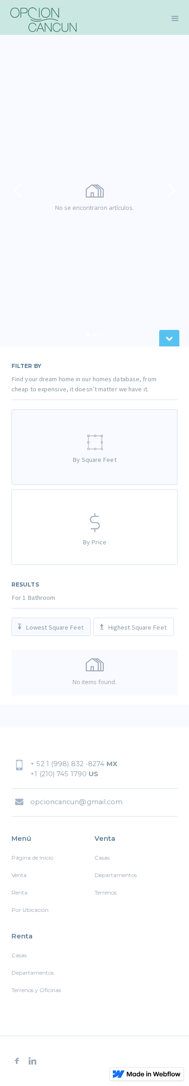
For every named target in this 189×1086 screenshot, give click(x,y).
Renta (19, 892)
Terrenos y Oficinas (36, 990)
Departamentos (115, 875)
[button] (175, 17)
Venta (19, 875)
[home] (41, 17)
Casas (102, 857)
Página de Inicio (32, 857)
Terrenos (105, 892)
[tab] (94, 447)
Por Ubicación (30, 909)
